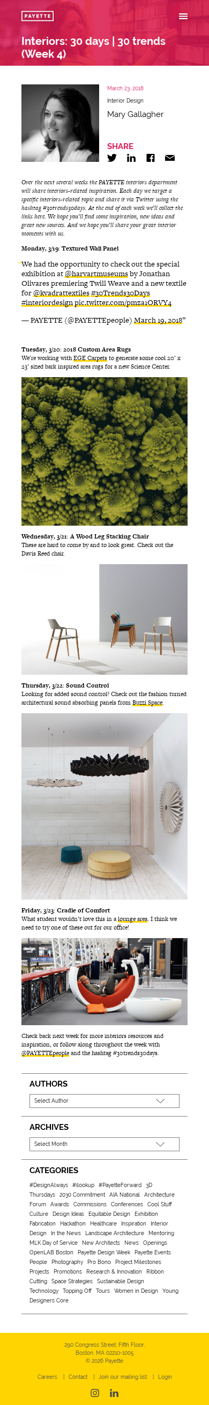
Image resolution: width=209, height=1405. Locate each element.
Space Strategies (72, 1281)
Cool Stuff (159, 1204)
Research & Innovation (114, 1272)
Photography (67, 1262)
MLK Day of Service (53, 1243)
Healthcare (103, 1224)
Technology (43, 1291)
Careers (47, 1377)
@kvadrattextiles (61, 292)
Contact (78, 1377)
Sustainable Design (120, 1281)
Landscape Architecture (114, 1233)
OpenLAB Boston (51, 1252)
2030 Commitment (82, 1195)
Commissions (90, 1204)
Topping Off (77, 1291)
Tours (103, 1291)
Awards (59, 1204)
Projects (39, 1272)
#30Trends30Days (120, 292)
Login (165, 1377)
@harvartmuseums (96, 273)
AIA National (124, 1195)
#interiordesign (47, 302)
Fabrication (42, 1224)
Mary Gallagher (135, 114)
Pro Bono (99, 1262)
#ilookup (83, 1185)
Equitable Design (109, 1214)
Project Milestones (138, 1262)
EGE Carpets (90, 358)
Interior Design (125, 101)
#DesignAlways (48, 1185)
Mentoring (161, 1233)
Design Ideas (68, 1214)
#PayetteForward (120, 1185)
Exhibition (146, 1214)
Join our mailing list (123, 1377)
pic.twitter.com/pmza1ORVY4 (122, 302)
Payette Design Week (104, 1252)
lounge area (132, 919)
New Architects (101, 1243)
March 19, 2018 (158, 320)
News (131, 1243)
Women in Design (136, 1291)
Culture (38, 1214)
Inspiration (133, 1224)
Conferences (127, 1204)
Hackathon (73, 1224)
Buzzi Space (147, 702)
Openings (155, 1243)
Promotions (68, 1272)
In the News (66, 1233)
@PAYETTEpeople (45, 1053)
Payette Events (153, 1252)
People (38, 1262)
